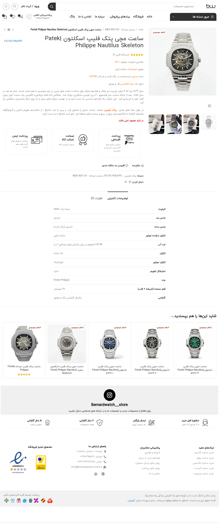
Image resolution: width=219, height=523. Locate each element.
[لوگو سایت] (210, 6)
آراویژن (131, 500)
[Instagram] (103, 474)
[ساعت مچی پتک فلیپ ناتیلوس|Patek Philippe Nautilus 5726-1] (109, 343)
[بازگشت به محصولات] (9, 30)
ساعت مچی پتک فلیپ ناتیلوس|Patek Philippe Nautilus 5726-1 (109, 370)
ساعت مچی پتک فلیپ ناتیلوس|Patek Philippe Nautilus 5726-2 (152, 370)
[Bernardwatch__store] (109, 395)
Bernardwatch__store (109, 405)
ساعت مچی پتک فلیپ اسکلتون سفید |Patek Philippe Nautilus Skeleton (67, 370)
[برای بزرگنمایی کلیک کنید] (209, 105)
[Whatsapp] (96, 474)
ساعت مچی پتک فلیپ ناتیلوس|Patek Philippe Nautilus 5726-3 (195, 370)
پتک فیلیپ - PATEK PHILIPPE (120, 176)
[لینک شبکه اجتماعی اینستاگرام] (14, 6)
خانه (141, 29)
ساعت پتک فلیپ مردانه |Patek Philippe (24, 368)
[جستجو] (52, 7)
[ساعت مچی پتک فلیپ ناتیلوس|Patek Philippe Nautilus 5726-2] (152, 343)
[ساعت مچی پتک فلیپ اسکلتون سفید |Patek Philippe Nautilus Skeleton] (66, 343)
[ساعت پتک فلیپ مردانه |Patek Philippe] (24, 343)
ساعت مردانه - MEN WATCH (120, 29)
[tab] (118, 196)
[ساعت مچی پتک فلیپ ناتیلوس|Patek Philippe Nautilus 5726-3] (195, 343)
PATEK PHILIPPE (13, 41)
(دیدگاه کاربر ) (121, 54)
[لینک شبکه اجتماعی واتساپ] (6, 6)
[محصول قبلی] (13, 30)
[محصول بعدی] (5, 30)
